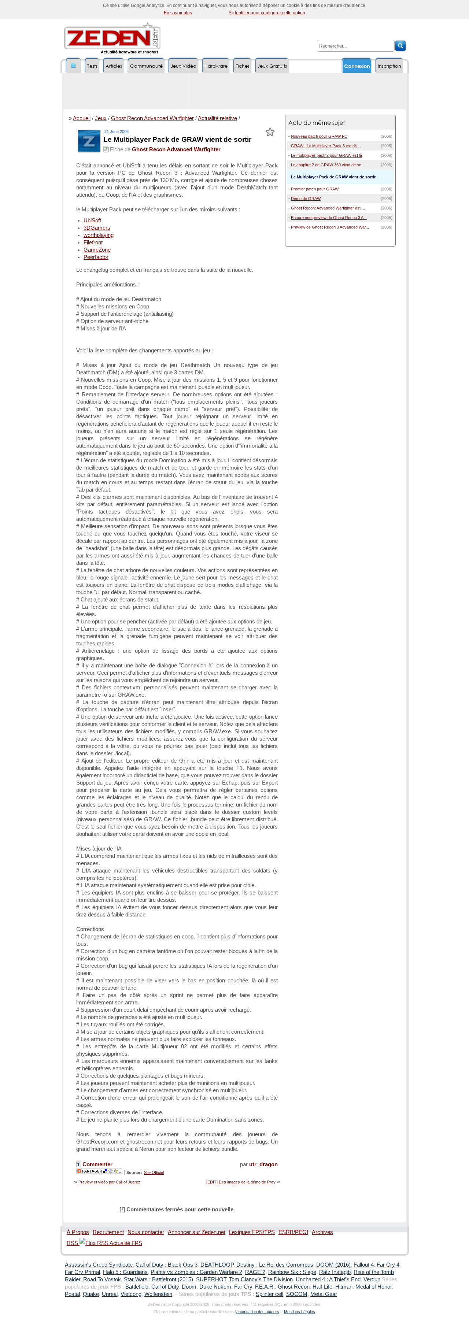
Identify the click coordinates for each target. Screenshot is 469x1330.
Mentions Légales (299, 1311)
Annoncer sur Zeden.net (196, 1232)
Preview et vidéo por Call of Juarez (109, 1182)
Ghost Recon (294, 1287)
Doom (189, 1287)
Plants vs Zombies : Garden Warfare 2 (196, 1272)
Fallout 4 (364, 1265)
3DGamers (97, 228)
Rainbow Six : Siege (292, 1272)
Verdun (371, 1279)
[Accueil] (73, 66)
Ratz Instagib (335, 1272)
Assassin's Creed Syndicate (99, 1265)
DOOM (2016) (333, 1265)
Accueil (82, 118)
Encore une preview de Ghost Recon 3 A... (329, 217)
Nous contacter (146, 1232)
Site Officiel (154, 1172)
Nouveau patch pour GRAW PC (319, 136)
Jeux (101, 118)
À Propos (78, 1232)
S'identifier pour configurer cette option (267, 12)
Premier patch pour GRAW (315, 189)
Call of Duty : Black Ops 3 (166, 1265)
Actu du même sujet (316, 122)
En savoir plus (178, 12)
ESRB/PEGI (293, 1232)
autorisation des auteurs (257, 1311)
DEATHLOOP (216, 1265)
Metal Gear (323, 1294)
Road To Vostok (102, 1279)
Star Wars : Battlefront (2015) (158, 1279)
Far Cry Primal (82, 1272)
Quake (91, 1294)
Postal (72, 1294)
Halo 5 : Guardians (125, 1272)
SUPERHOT (211, 1279)
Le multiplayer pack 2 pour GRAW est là (326, 155)
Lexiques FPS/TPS (252, 1232)
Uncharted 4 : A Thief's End (328, 1279)
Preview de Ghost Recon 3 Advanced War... (330, 227)
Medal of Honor (373, 1287)
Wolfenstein (158, 1294)
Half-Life (322, 1287)
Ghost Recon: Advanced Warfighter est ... (328, 208)
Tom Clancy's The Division (261, 1279)
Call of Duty (165, 1287)
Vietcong (131, 1294)
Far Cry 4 (388, 1265)
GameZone (97, 250)
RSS (73, 1243)
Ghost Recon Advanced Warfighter (152, 118)
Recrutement (108, 1232)
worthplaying (99, 235)
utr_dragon (263, 1164)
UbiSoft (92, 220)
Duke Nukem (215, 1287)
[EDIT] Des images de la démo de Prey (241, 1182)
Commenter (96, 1164)
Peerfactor (96, 257)
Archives (322, 1232)
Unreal (110, 1294)
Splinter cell (269, 1294)
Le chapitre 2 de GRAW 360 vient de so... (328, 165)
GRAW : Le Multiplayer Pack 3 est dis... (326, 146)
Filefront (93, 242)
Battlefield (136, 1287)
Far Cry (243, 1287)
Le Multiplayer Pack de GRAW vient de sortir (177, 139)
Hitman (343, 1287)
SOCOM (296, 1294)
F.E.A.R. (265, 1287)
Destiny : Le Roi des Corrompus (274, 1265)
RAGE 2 (255, 1272)
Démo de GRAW (306, 198)
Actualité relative (217, 118)
